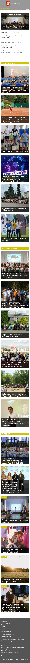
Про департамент (5, 625)
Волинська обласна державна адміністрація (12, 639)
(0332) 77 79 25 (7, 649)
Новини (3, 626)
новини (10, 33)
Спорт (2, 629)
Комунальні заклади (6, 631)
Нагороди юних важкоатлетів (9, 56)
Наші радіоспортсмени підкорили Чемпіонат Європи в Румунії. (14, 36)
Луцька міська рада (6, 636)
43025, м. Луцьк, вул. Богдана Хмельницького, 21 (13, 647)
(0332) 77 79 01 (8, 650)
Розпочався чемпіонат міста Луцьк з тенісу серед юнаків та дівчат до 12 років (13, 42)
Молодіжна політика (6, 628)
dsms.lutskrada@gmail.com (11, 652)
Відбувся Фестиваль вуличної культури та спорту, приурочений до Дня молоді (13, 52)
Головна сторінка (5, 623)
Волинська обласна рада (7, 641)
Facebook (2, 656)
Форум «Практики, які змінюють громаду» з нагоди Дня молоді (13, 46)
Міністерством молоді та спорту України (11, 638)
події (18, 33)
